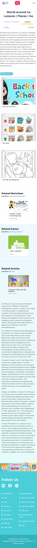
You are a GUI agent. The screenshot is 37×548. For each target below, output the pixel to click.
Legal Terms (13, 539)
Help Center (8, 527)
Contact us (8, 510)
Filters (6, 27)
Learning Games (15, 232)
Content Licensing (28, 521)
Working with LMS (28, 498)
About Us (7, 506)
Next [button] (33, 210)
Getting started (27, 493)
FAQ (23, 525)
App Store (7, 515)
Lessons (28, 22)
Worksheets (8, 493)
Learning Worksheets (17, 196)
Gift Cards (25, 510)
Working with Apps (28, 502)
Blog (5, 502)
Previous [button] (3, 210)
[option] (18, 210)
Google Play (8, 519)
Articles (12, 271)
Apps (6, 498)
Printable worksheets (11, 22)
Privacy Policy (23, 539)
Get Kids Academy (28, 506)
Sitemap (7, 523)
